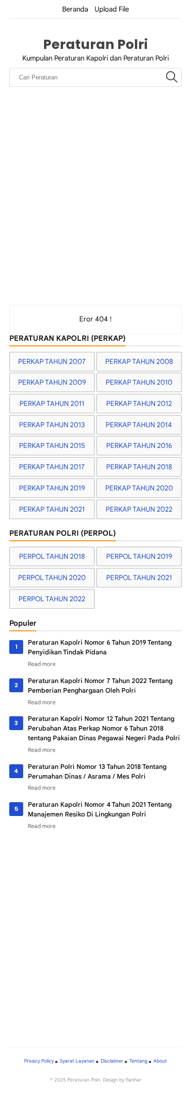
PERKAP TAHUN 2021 (52, 509)
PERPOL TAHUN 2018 (52, 556)
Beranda (75, 9)
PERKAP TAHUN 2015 (52, 445)
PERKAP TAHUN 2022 (139, 509)
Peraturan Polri (95, 44)
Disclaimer (112, 1061)
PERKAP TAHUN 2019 (52, 488)
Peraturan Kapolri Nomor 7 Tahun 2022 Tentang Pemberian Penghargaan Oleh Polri (100, 686)
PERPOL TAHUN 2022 (52, 599)
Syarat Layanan (77, 1061)
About (160, 1061)
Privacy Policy (39, 1061)
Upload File (112, 9)
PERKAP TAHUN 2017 (52, 467)
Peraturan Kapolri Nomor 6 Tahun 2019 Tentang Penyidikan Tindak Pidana (100, 647)
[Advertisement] (95, 205)
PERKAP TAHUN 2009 (52, 382)
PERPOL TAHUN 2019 (139, 556)
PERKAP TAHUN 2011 (51, 403)
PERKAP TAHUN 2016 (139, 445)
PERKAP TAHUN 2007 (52, 361)
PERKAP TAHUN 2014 (139, 425)
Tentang (138, 1061)
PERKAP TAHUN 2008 (139, 361)
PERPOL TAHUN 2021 (139, 578)
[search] (171, 77)
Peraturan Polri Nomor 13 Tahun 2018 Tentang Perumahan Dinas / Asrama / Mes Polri (97, 771)
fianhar (133, 1080)
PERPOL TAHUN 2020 (52, 578)
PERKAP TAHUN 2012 (139, 403)
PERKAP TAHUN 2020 (139, 488)
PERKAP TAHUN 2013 (52, 425)
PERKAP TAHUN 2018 (139, 467)
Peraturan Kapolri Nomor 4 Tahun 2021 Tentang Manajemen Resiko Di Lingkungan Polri (100, 809)
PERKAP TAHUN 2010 (139, 382)
